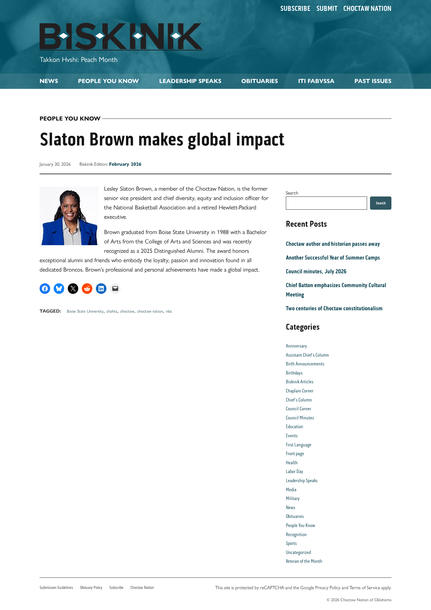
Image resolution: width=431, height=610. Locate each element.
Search (292, 192)
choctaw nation (150, 311)
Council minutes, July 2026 (316, 271)
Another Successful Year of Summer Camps (333, 257)
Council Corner (298, 408)
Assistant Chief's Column (307, 355)
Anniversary (296, 346)
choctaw (127, 311)
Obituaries (259, 81)
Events (292, 435)
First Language (298, 445)
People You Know (108, 81)
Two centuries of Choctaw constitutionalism (334, 308)
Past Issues (372, 81)
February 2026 (125, 164)
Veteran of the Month (304, 561)
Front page (295, 453)
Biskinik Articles (299, 381)
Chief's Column (299, 400)
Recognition (296, 534)
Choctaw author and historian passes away (333, 243)
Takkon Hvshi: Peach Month (79, 59)
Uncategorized (298, 552)
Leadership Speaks (190, 81)
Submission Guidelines (56, 587)
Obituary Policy (91, 587)
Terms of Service (364, 587)
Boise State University (85, 311)
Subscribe (295, 8)
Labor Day (294, 471)
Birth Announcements (305, 364)
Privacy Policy (327, 587)
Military (293, 498)
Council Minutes (300, 418)
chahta (111, 311)
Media (291, 489)
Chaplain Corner (299, 391)
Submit (326, 8)
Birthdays (294, 373)
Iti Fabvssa (316, 81)
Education (294, 426)
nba (169, 311)
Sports (291, 543)
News (49, 81)
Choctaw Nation (367, 8)
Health (292, 462)
